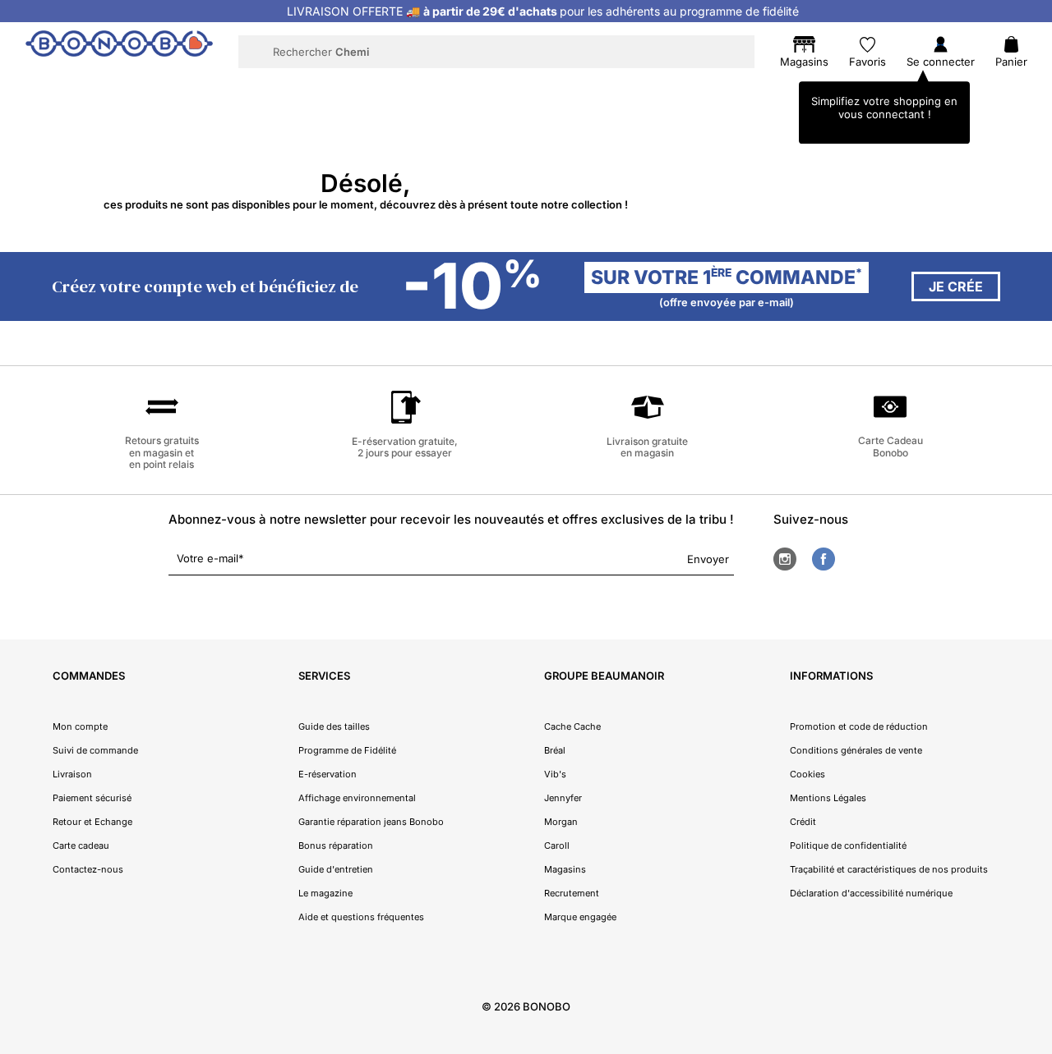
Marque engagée (580, 917)
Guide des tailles (334, 726)
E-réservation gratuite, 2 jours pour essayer (405, 447)
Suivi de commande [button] (95, 750)
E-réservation (327, 774)
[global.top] (1035, 868)
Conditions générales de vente (856, 750)
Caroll (557, 845)
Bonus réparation (335, 845)
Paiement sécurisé (92, 798)
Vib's (555, 774)
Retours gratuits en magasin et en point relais (162, 452)
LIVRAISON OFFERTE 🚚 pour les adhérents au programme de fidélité (543, 11)
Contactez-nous (88, 869)
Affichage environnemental (357, 798)
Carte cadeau (81, 845)
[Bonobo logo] (119, 50)
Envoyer (708, 559)
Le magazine (325, 893)
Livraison (72, 774)
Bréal (554, 750)
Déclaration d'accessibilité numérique (871, 893)
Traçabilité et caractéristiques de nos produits (889, 869)
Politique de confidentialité (848, 845)
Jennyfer (563, 798)
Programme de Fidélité (347, 750)
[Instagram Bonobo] (784, 559)
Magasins (565, 869)
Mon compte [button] (80, 726)
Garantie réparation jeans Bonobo (371, 821)
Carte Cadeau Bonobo (890, 446)
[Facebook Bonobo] (823, 559)
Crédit (803, 821)
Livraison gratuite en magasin (647, 447)
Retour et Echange (92, 821)
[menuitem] (198, 87)
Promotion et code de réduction (859, 726)
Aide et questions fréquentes (361, 917)
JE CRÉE (956, 286)
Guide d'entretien (335, 869)
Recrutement (571, 893)
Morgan (561, 821)
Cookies (807, 774)
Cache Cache (572, 726)
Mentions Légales (828, 798)
